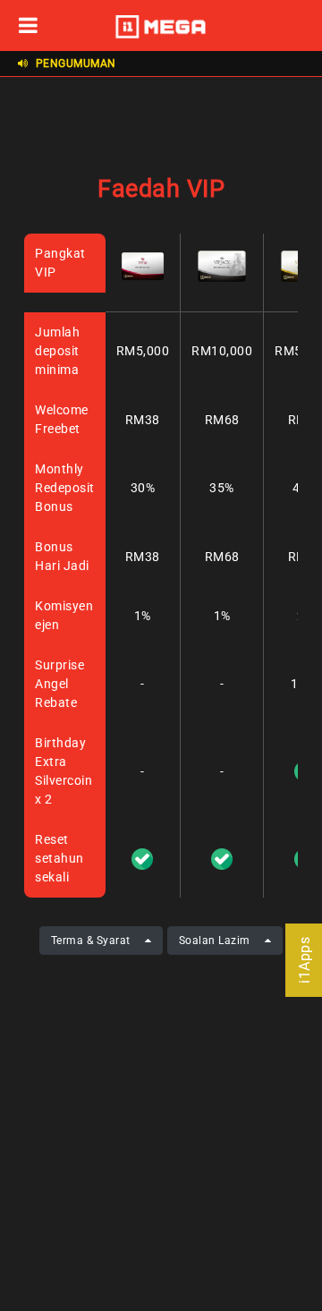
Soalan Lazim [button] (214, 940)
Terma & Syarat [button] (91, 940)
